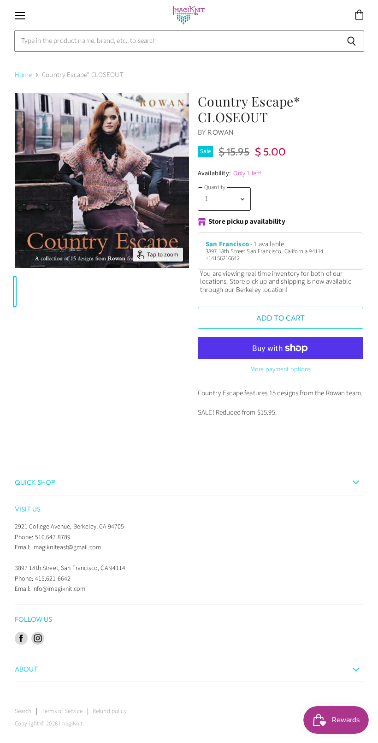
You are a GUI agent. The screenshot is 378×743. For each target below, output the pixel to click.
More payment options (280, 369)
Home (23, 75)
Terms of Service (61, 711)
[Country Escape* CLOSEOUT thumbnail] (15, 291)
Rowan (220, 132)
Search (23, 711)
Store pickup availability (246, 222)
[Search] (352, 41)
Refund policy (110, 711)
